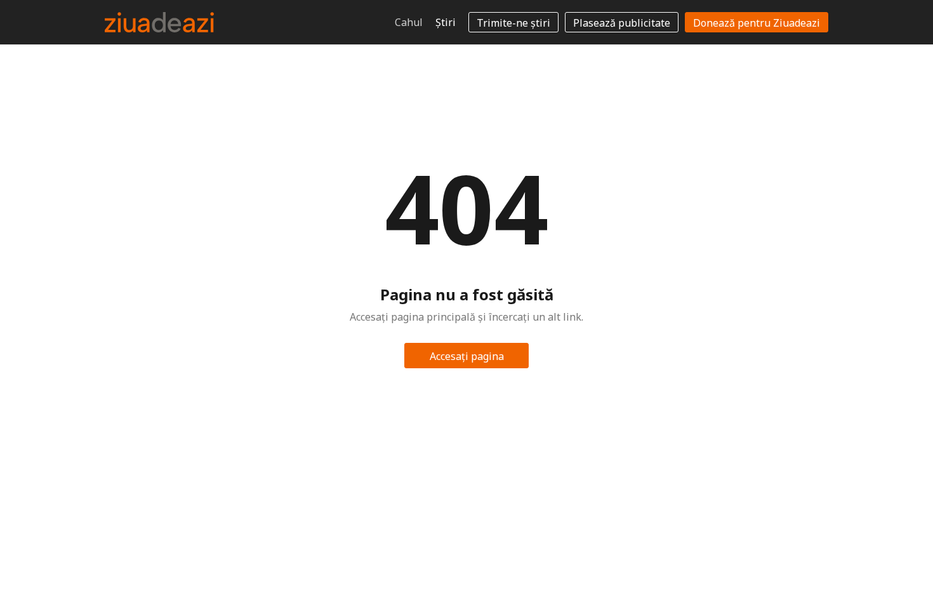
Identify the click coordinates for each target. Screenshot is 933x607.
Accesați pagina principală (467, 358)
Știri (445, 22)
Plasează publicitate (621, 23)
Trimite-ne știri (513, 23)
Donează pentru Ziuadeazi (756, 23)
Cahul (409, 22)
